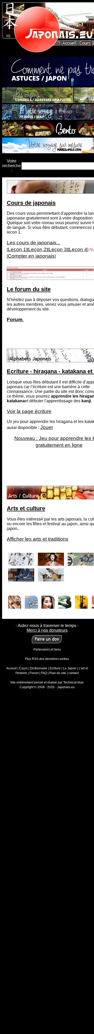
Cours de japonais (31, 203)
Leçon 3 (58, 249)
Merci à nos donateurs (47, 630)
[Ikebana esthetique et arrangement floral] (81, 600)
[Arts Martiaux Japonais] (51, 573)
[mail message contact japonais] (57, 44)
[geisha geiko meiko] (48, 600)
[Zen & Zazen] (21, 573)
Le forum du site (29, 289)
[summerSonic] (14, 600)
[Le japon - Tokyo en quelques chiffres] (31, 600)
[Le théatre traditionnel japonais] (51, 558)
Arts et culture (26, 508)
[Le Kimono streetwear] (21, 558)
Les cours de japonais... (33, 242)
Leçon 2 (37, 249)
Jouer (46, 427)
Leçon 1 (17, 249)
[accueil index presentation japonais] (69, 44)
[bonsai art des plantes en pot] (65, 600)
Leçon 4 (78, 249)
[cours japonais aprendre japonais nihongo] (84, 44)
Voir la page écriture (29, 411)
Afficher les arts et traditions (37, 539)
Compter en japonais (31, 256)
